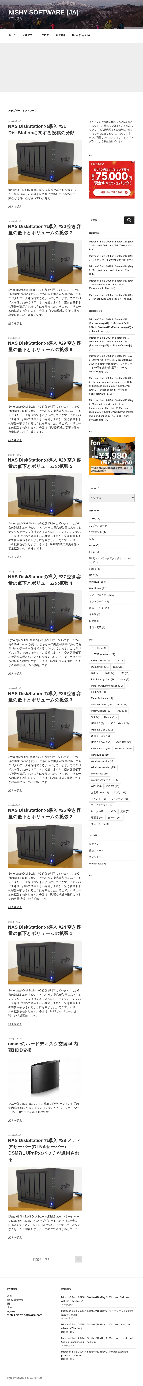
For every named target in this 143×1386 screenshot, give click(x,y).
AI (90, 538)
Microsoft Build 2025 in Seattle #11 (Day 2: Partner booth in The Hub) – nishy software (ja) (109, 389)
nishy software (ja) (43, 12)
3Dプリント (95, 532)
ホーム (12, 35)
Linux (92, 551)
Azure (92, 545)
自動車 (92, 621)
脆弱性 (97, 817)
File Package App (103, 679)
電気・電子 (95, 627)
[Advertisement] (71, 67)
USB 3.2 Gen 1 (101, 736)
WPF (96, 786)
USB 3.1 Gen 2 (102, 729)
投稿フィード (96, 850)
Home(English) (81, 35)
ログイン (94, 843)
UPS (91, 575)
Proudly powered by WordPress (24, 1377)
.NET (92, 519)
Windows (94, 581)
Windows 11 (100, 754)
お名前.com (100, 792)
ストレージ (119, 798)
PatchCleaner (101, 710)
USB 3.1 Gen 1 (118, 723)
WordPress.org (97, 863)
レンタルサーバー (103, 811)
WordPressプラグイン (105, 779)
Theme (110, 717)
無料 (125, 811)
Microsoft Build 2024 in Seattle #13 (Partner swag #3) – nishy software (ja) (111, 327)
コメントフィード (99, 857)
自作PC (115, 817)
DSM (124, 673)
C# (119, 660)
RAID (121, 710)
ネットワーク (96, 601)
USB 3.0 (97, 723)
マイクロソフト (102, 805)
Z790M (112, 786)
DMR (95, 673)
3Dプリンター (96, 525)
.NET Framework (103, 654)
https (124, 679)
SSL (95, 717)
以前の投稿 (15, 1216)
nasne (92, 568)
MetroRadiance (102, 698)
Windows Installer (103, 767)
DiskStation (100, 666)
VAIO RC (123, 742)
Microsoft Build (101, 704)
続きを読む (15, 206)
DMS (109, 673)
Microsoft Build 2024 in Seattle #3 (107, 337)
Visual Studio (101, 748)
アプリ (120, 792)
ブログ (45, 35)
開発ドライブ (100, 823)
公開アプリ (28, 35)
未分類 (92, 614)
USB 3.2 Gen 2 (101, 742)
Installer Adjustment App (107, 685)
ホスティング (96, 607)
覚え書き (60, 35)
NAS (122, 704)
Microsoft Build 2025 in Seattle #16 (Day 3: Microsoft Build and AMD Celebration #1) (111, 245)
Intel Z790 (99, 692)
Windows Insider (102, 761)
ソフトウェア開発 (99, 594)
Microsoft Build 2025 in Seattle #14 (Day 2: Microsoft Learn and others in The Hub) (111, 270)
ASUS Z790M (101, 660)
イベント (98, 798)
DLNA (118, 666)
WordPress (95, 588)
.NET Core (99, 648)
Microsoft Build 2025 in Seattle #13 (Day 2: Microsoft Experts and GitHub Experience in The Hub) (111, 284)
